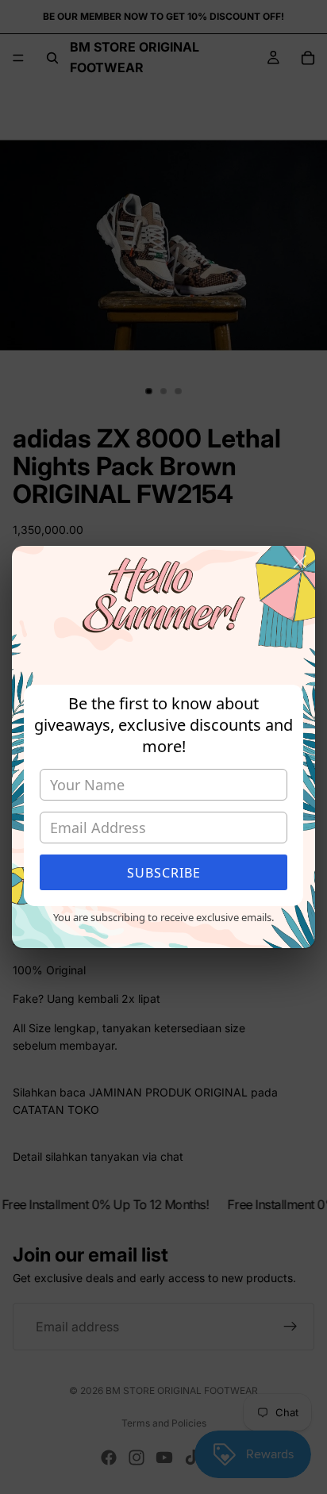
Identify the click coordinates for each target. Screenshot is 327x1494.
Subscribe (164, 872)
